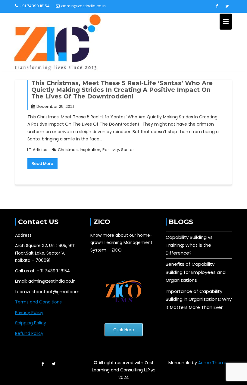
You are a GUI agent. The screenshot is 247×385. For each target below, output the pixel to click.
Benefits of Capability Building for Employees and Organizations (196, 272)
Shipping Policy (30, 323)
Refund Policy (29, 333)
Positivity (110, 149)
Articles (40, 149)
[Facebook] (216, 6)
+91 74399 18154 (35, 6)
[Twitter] (227, 6)
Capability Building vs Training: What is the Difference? (189, 245)
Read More (42, 163)
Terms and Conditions (38, 302)
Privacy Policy (29, 313)
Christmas (68, 149)
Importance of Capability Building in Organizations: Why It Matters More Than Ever (199, 299)
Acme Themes (214, 363)
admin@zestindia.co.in (83, 6)
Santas (128, 149)
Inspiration (90, 149)
